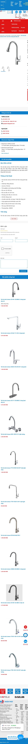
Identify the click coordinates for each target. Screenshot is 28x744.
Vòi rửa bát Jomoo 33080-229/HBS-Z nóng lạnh (13, 569)
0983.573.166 (13, 121)
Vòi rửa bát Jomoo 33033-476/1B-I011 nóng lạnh (13, 367)
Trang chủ (11, 21)
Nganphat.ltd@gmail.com (6, 715)
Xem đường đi (5, 153)
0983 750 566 (6, 131)
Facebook (3, 1)
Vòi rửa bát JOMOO (15, 35)
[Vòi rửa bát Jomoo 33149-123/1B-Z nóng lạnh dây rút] (3, 68)
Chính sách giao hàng (22, 718)
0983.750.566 (25, 644)
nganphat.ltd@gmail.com (9, 123)
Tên (2, 238)
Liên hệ (17, 713)
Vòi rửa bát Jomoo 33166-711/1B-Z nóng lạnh (13, 333)
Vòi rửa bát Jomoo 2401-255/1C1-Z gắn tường (13, 434)
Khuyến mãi (21, 30)
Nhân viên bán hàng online (20, 4)
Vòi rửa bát (7, 35)
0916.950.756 (6, 121)
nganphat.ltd (25, 630)
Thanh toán (16, 4)
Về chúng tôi (17, 710)
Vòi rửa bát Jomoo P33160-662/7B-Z (10, 535)
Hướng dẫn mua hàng (22, 713)
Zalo (2, 5)
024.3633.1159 (6, 119)
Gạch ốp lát (14, 30)
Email (16, 238)
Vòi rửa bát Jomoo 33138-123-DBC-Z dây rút (12, 602)
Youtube (2, 8)
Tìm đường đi (17, 716)
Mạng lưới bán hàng (12, 4)
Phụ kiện (23, 27)
